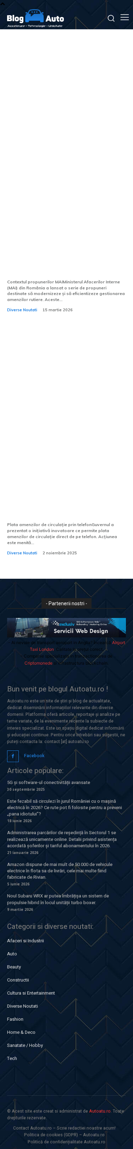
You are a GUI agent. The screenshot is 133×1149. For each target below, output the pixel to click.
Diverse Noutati (22, 309)
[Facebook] (13, 756)
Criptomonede (38, 663)
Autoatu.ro (100, 1111)
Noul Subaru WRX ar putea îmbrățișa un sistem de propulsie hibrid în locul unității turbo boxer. (58, 899)
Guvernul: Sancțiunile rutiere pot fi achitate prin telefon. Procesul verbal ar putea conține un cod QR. (64, 497)
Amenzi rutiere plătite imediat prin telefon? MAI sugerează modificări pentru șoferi (60, 259)
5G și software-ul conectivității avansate (48, 782)
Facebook (34, 756)
